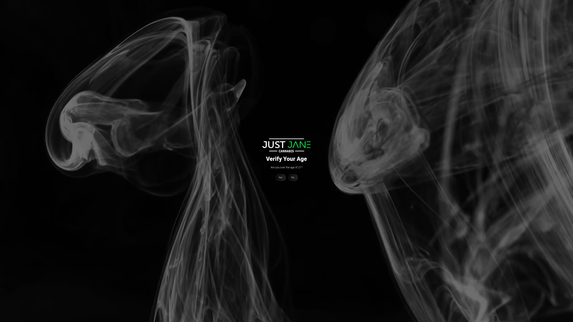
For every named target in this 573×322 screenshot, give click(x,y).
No (292, 177)
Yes (280, 177)
